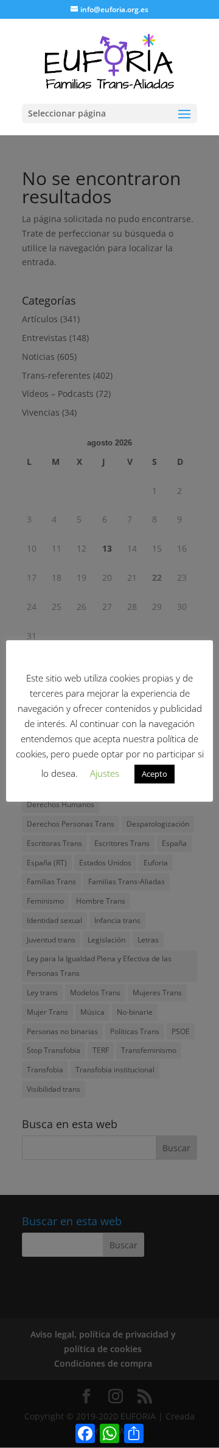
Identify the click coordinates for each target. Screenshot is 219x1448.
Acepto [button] (154, 773)
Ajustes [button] (104, 773)
